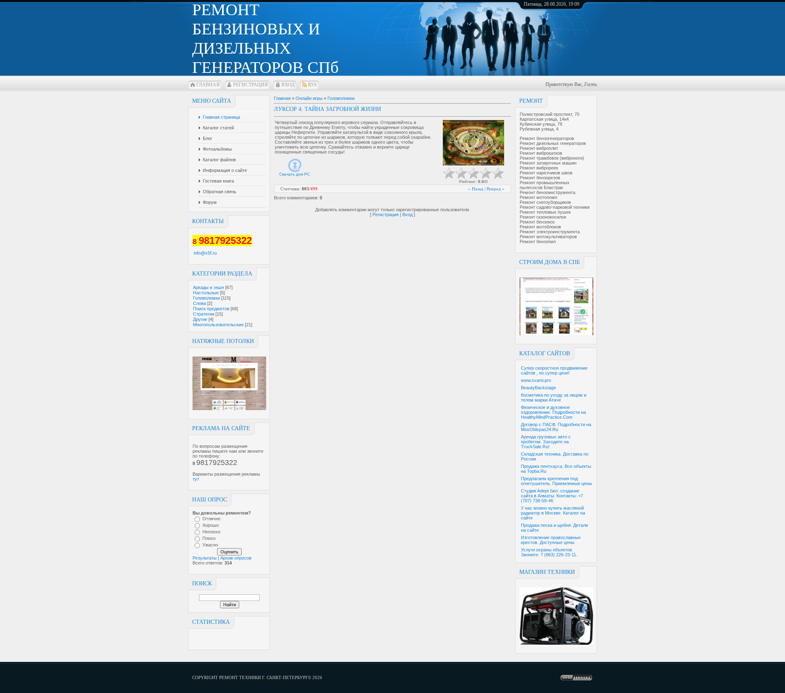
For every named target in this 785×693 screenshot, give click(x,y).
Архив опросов (235, 557)
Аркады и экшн (208, 287)
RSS (312, 85)
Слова (199, 303)
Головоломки (206, 298)
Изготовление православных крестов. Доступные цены (551, 540)
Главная (208, 85)
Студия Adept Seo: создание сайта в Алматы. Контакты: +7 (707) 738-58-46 (552, 495)
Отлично (211, 518)
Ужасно (210, 544)
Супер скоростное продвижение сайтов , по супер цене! (554, 370)
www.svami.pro (536, 380)
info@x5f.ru (205, 253)
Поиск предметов (211, 308)
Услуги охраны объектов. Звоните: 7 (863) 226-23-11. (549, 552)
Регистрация (250, 85)
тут (196, 478)
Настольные (206, 292)
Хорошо (210, 525)
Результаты (205, 557)
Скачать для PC (294, 174)
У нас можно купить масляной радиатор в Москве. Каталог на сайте (553, 513)
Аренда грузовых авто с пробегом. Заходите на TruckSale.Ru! (546, 441)
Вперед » (496, 188)
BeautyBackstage (538, 387)
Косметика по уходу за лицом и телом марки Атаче (553, 397)
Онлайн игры (309, 98)
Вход (287, 85)
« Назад (475, 188)
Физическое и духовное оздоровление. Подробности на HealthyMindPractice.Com (553, 412)
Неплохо (211, 531)
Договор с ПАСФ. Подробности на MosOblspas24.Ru (556, 427)
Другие (200, 319)
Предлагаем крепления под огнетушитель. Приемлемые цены (556, 481)
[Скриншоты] (473, 142)
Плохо (208, 538)
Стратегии (203, 314)
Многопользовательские (218, 324)
